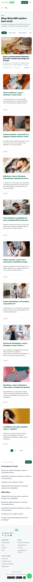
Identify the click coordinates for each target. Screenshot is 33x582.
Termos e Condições (10, 574)
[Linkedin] (8, 536)
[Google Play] (11, 578)
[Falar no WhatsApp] (29, 576)
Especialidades (6, 542)
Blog (3, 545)
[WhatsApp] (24, 577)
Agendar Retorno (22, 545)
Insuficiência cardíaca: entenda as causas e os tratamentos (16, 477)
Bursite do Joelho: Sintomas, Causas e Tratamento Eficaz (14, 471)
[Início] (8, 2)
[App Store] (19, 578)
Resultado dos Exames (23, 542)
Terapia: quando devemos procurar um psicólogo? (14, 519)
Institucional (5, 558)
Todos (4, 32)
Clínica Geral (12, 32)
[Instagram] (5, 536)
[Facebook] (2, 536)
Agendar (24, 2)
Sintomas (4, 547)
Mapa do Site (5, 566)
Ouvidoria (20, 547)
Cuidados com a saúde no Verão (12, 482)
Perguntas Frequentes (7, 563)
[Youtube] (11, 536)
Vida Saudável (22, 32)
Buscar (28, 462)
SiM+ (3, 550)
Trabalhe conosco (6, 561)
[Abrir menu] (30, 2)
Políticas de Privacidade (22, 574)
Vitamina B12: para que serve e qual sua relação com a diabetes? (14, 487)
